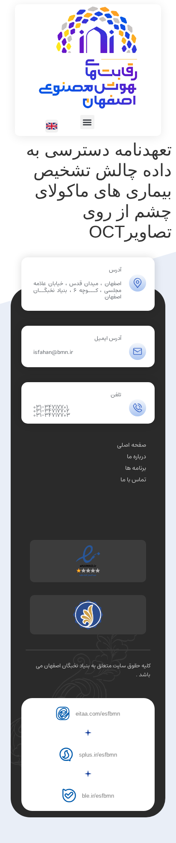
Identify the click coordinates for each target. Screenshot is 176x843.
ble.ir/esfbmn (98, 796)
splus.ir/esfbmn (98, 755)
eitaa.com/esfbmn (98, 713)
